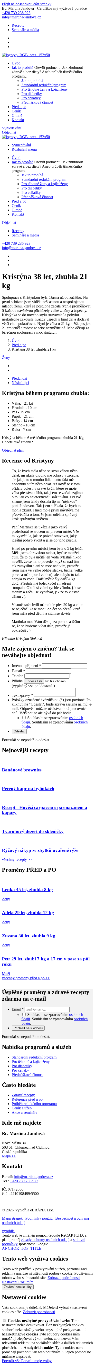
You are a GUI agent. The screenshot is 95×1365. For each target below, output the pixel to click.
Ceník (16, 111)
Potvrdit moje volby (36, 1361)
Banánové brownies (21, 769)
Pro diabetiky (31, 94)
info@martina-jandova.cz (33, 1177)
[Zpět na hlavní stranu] (26, 55)
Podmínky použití (39, 1218)
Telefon (18, 676)
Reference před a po (27, 1099)
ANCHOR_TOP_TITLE (21, 1248)
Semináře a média (25, 30)
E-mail (18, 671)
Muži (6, 974)
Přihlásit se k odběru (28, 1028)
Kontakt (18, 120)
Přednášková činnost (37, 102)
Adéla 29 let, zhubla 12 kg (28, 912)
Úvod (16, 63)
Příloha (18, 681)
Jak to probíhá (22, 67)
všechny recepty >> (17, 859)
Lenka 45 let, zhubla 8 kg (27, 889)
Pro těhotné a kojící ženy (31, 1061)
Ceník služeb (22, 1108)
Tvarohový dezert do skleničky (33, 831)
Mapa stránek (12, 1218)
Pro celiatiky (31, 98)
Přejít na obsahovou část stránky (26, 4)
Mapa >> (9, 1156)
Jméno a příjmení (26, 666)
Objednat (9, 132)
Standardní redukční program (43, 85)
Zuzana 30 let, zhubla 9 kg (28, 935)
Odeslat (19, 731)
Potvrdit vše (11, 1361)
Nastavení (10, 1282)
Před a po (19, 107)
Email (18, 1009)
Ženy (6, 357)
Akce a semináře (24, 1112)
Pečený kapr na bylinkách (28, 788)
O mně (17, 115)
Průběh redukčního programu (34, 1104)
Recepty (18, 25)
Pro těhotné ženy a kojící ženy (44, 89)
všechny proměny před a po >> (26, 978)
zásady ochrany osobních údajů (45, 1240)
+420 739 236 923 (24, 1181)
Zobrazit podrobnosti (64, 1278)
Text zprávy (22, 695)
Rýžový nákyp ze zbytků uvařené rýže (40, 850)
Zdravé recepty (23, 1095)
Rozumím (25, 1282)
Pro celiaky (20, 1070)
